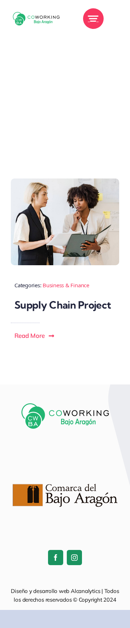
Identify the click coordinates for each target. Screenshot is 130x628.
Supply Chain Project (62, 304)
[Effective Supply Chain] (65, 181)
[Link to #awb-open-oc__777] (93, 18)
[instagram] (74, 557)
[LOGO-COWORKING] (36, 9)
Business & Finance (66, 285)
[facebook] (55, 557)
